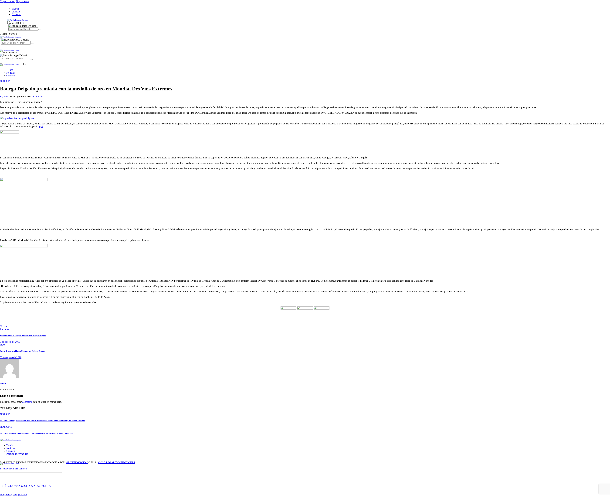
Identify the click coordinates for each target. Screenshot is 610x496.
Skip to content (7, 1)
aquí (41, 126)
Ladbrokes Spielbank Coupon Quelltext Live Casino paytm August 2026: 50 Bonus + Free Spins (36, 433)
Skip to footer (22, 1)
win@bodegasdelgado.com (13, 494)
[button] (3, 326)
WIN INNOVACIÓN (77, 462)
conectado (27, 401)
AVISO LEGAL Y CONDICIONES (116, 462)
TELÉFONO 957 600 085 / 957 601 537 (26, 486)
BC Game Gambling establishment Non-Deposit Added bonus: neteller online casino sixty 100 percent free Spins (42, 420)
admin (3, 383)
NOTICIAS (6, 81)
